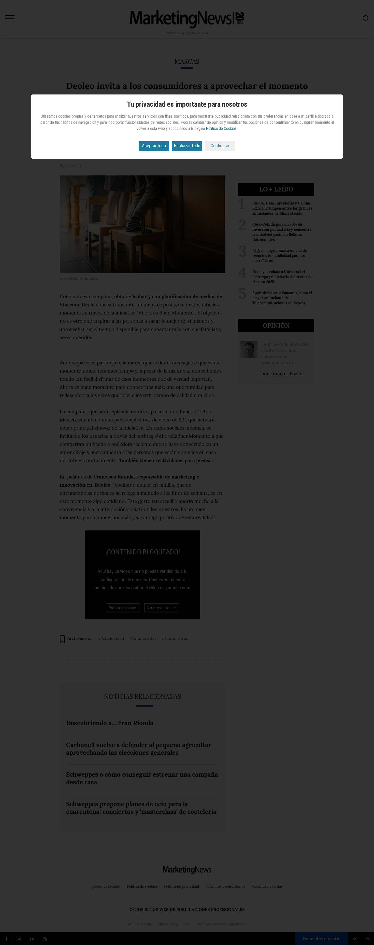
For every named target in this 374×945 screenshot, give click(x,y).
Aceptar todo (154, 145)
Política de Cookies (221, 128)
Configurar (220, 145)
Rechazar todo (187, 145)
